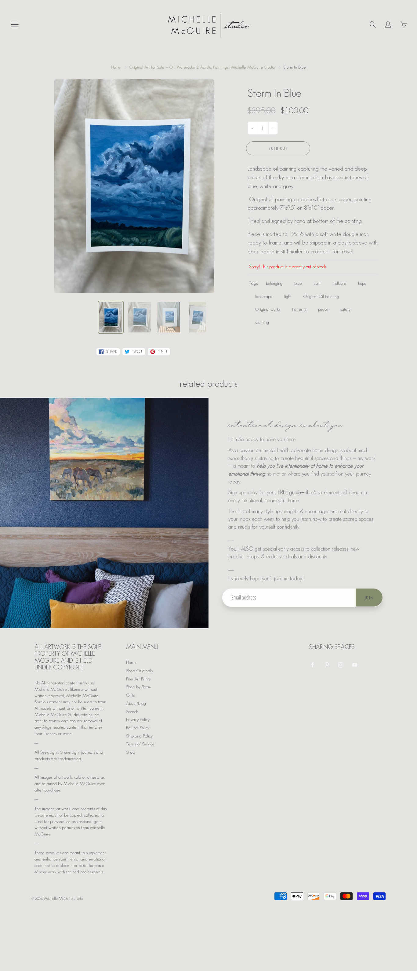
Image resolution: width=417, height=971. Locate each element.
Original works (267, 309)
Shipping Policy (139, 736)
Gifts (130, 695)
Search (132, 711)
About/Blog (136, 703)
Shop (130, 752)
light (288, 296)
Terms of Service (140, 743)
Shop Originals (139, 670)
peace (323, 309)
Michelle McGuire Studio (63, 898)
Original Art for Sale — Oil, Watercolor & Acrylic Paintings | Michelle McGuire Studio (202, 67)
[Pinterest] (326, 664)
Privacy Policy (138, 719)
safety (345, 309)
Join (369, 597)
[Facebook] (312, 664)
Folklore (339, 283)
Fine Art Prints (138, 678)
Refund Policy (137, 727)
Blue (298, 283)
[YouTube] (354, 664)
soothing (262, 322)
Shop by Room (138, 686)
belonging (274, 283)
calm (317, 283)
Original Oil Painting (321, 296)
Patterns (299, 309)
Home (116, 67)
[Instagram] (340, 664)
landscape (263, 296)
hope (362, 283)
